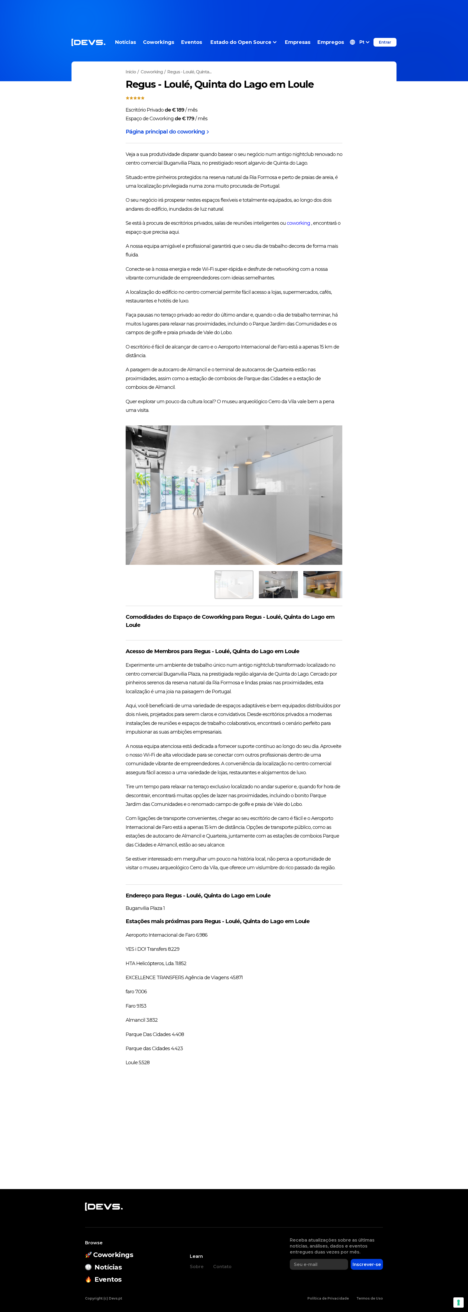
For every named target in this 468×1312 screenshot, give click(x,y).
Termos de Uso (369, 1298)
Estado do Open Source (240, 42)
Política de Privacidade (328, 1298)
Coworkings (158, 42)
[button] (359, 42)
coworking (298, 223)
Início (131, 71)
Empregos (330, 42)
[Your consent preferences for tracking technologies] (458, 1302)
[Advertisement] (234, 12)
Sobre (197, 1266)
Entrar (385, 42)
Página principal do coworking (165, 131)
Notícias (125, 42)
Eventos (191, 42)
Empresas (297, 42)
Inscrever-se (367, 1264)
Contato (222, 1266)
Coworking (152, 71)
